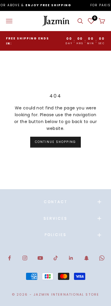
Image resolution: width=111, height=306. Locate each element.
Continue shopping (55, 142)
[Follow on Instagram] (25, 258)
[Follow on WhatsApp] (102, 258)
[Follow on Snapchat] (86, 258)
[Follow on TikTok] (56, 258)
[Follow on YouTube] (40, 258)
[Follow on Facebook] (9, 258)
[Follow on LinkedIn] (71, 258)
